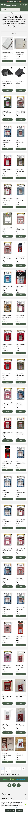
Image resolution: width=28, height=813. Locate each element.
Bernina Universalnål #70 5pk (20, 725)
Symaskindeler (15, 13)
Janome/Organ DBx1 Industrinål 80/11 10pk (20, 258)
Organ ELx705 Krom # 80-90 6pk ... (6, 112)
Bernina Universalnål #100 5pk (5, 725)
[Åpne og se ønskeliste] (23, 5)
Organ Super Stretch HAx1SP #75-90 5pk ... (6, 637)
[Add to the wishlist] (11, 39)
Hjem (10, 13)
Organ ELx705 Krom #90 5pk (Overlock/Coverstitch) (21, 375)
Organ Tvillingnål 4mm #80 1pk (20, 550)
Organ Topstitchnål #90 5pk (19, 141)
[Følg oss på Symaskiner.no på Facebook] (14, 785)
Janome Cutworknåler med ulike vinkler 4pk (7, 754)
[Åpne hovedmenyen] (2, 5)
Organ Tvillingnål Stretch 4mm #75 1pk (7, 404)
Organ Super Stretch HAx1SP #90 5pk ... (20, 579)
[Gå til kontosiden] (20, 5)
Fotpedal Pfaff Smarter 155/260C (20, 83)
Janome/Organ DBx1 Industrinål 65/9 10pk (7, 462)
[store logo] (10, 5)
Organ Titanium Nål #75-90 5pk (6, 316)
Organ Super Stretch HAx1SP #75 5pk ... (6, 258)
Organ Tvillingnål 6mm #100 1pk (20, 520)
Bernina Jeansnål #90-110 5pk (21, 696)
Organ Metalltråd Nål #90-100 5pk (20, 112)
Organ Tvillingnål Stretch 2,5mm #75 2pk (7, 550)
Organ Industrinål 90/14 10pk (21, 287)
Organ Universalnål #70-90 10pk (6, 491)
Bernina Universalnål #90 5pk (7, 696)
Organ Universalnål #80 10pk (20, 491)
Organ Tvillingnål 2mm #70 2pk (20, 316)
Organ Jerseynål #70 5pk (7, 433)
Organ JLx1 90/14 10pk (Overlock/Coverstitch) (7, 229)
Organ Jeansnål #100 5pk (7, 287)
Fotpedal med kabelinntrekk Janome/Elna (20, 53)
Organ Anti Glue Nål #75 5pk (7, 374)
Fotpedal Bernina (7, 53)
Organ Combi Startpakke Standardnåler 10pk (6, 141)
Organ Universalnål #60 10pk (20, 462)
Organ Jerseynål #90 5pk (20, 345)
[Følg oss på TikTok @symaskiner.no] (19, 785)
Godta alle (19, 810)
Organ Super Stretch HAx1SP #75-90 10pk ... (20, 229)
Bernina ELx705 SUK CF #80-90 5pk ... (20, 666)
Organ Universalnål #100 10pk (5, 608)
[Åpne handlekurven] (25, 5)
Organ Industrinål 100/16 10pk (21, 637)
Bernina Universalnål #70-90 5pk (19, 754)
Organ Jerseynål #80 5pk (7, 170)
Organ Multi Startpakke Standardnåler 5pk (20, 404)
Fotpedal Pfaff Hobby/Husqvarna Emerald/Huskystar (7, 83)
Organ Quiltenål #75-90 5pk (20, 608)
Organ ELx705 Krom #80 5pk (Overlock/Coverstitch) (21, 170)
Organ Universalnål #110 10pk (7, 521)
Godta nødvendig (10, 810)
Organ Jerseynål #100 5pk (7, 345)
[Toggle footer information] (25, 794)
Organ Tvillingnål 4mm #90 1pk (7, 199)
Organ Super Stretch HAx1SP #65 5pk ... (6, 666)
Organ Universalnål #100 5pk (5, 579)
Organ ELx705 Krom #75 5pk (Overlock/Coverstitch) (21, 433)
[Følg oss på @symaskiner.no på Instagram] (9, 785)
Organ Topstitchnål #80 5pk (19, 199)
